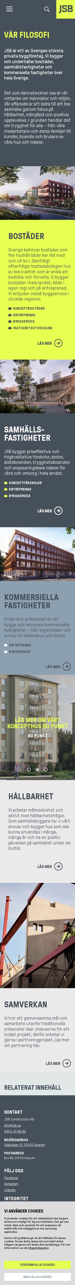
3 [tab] (46, 770)
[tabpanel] (37, 727)
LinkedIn (10, 1190)
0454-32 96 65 (15, 1131)
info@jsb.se (12, 1125)
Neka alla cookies (37, 1277)
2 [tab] (37, 770)
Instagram (11, 1184)
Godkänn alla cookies (37, 1264)
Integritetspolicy (38, 1247)
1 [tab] (29, 770)
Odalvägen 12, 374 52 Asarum (24, 1145)
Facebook (11, 1178)
